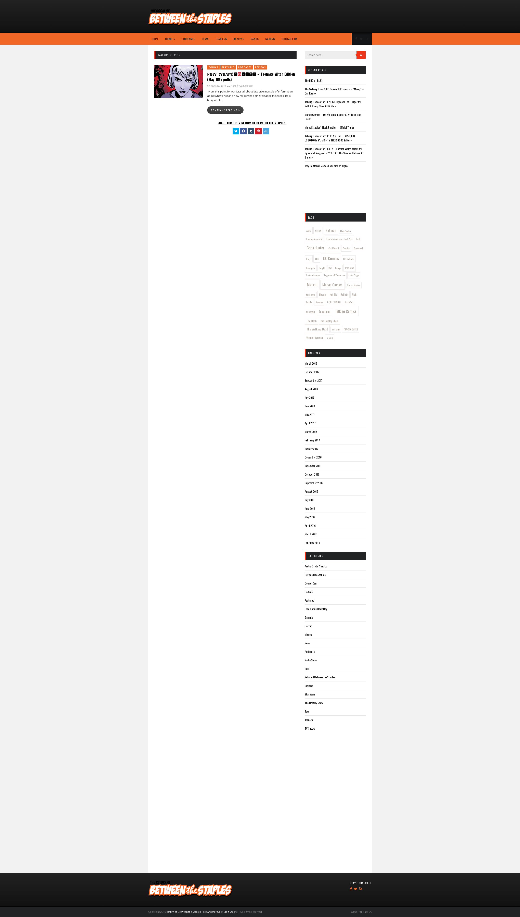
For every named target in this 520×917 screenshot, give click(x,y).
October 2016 (312, 474)
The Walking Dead (317, 329)
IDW (330, 268)
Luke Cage (354, 275)
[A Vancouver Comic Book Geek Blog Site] (190, 25)
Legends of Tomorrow (334, 275)
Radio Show (311, 660)
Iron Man (349, 268)
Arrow (318, 231)
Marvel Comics (332, 284)
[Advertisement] (339, 17)
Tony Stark (336, 329)
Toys (307, 711)
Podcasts (188, 39)
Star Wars (349, 302)
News (205, 39)
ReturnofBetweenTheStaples (320, 677)
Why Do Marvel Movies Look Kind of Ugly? (326, 166)
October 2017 (312, 372)
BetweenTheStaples (315, 575)
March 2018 (311, 363)
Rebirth (344, 294)
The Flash (311, 321)
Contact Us (290, 39)
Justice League (313, 275)
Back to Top (360, 911)
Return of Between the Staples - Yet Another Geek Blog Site (200, 912)
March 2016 (311, 534)
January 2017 (311, 449)
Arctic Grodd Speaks (316, 566)
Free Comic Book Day (316, 609)
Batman (331, 230)
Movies (308, 634)
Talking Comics (345, 311)
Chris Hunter (315, 247)
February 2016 (312, 542)
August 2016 (311, 491)
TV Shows (310, 728)
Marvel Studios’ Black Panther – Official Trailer (329, 127)
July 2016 (309, 500)
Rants (255, 39)
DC (316, 258)
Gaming (270, 39)
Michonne (310, 294)
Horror (308, 626)
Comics (170, 39)
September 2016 (314, 483)
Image (338, 268)
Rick (354, 294)
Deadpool (310, 268)
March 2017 (311, 431)
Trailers (221, 39)
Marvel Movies (353, 285)
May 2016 (310, 517)
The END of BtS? (314, 80)
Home (155, 39)
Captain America (314, 239)
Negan (322, 294)
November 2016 (313, 466)
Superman (324, 311)
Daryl (308, 259)
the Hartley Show (329, 321)
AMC (308, 230)
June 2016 (310, 508)
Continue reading (224, 110)
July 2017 (309, 397)
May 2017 (310, 414)
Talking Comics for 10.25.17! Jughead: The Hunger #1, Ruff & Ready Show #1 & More (333, 104)
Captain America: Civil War (339, 239)
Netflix (333, 294)
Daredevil (358, 248)
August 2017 (311, 389)
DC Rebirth (348, 259)
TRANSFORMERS (350, 329)
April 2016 (310, 525)
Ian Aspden (246, 85)
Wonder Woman (314, 337)
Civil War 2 (333, 248)
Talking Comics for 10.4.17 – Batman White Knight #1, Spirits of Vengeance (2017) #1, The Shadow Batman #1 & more (334, 153)
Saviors (319, 302)
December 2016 (313, 457)
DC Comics (331, 258)
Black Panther (345, 231)
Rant (307, 668)
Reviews (238, 39)
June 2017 (310, 406)
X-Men (330, 338)
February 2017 (312, 440)
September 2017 (314, 380)
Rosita (309, 302)
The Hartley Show (314, 703)
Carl (358, 239)
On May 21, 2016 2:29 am (221, 85)
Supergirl (310, 311)
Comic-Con (310, 583)
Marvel (312, 284)
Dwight (322, 268)
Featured (228, 67)
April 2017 (310, 423)
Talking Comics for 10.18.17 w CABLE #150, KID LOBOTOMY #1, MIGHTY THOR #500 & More (330, 138)
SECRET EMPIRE (334, 302)
